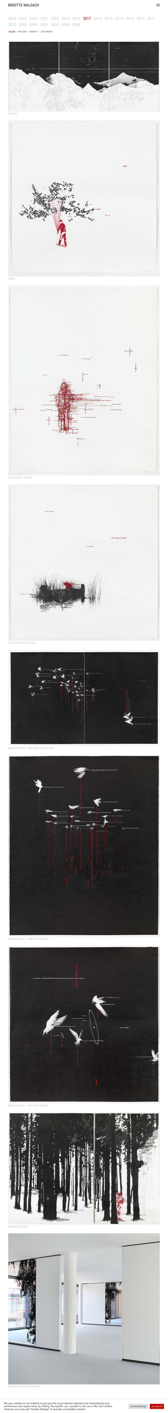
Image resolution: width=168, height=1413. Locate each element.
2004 (76, 24)
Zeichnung (47, 32)
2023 (23, 18)
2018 (76, 18)
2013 (130, 18)
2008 (34, 24)
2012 (141, 18)
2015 (109, 18)
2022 (34, 18)
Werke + (34, 32)
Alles (12, 32)
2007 (44, 24)
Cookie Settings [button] (138, 1406)
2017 (87, 18)
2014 (119, 18)
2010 (12, 24)
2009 (23, 24)
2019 (66, 18)
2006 (55, 24)
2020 (55, 18)
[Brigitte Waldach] (23, 5)
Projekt (22, 32)
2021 (44, 18)
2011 (151, 18)
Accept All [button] (157, 1406)
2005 (66, 24)
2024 (12, 18)
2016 (98, 18)
